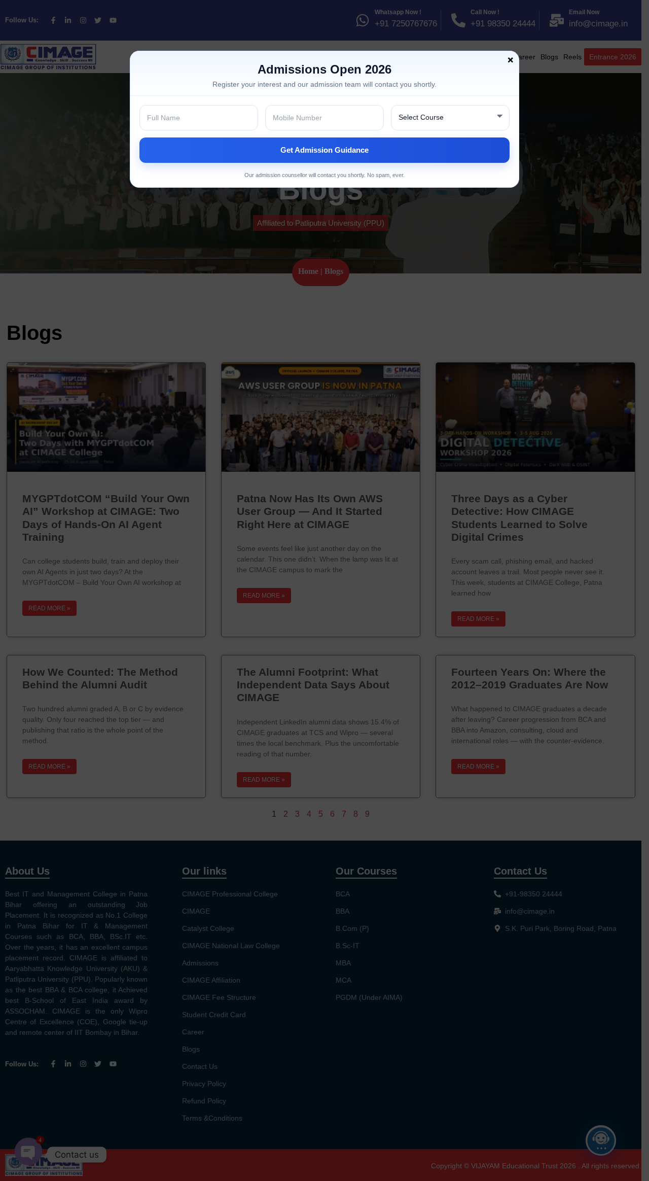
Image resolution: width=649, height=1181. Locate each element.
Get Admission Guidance (324, 150)
